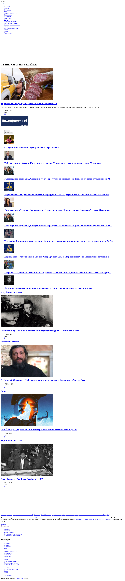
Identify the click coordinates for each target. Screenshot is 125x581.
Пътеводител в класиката (12, 25)
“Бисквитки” (39, 518)
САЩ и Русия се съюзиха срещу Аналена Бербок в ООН (32, 147)
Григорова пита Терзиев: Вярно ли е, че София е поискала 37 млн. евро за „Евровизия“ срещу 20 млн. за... (57, 210)
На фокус (7, 6)
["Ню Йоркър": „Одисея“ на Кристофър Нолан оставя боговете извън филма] (62, 410)
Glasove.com (19, 578)
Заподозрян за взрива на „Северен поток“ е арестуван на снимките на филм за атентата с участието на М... (58, 179)
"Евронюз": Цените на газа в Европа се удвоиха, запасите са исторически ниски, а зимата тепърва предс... (57, 272)
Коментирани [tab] (8, 132)
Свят (5, 11)
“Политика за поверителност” (85, 519)
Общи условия (9, 532)
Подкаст (7, 8)
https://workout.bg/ (57, 515)
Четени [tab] (7, 130)
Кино (6, 29)
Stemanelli (37, 515)
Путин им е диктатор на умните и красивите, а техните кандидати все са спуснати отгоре (49, 288)
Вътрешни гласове (10, 341)
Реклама (7, 529)
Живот (6, 26)
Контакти (7, 531)
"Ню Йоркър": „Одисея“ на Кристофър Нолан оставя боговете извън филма (39, 429)
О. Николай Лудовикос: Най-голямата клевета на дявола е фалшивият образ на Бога (43, 380)
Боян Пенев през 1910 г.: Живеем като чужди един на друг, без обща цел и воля (40, 331)
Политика (7, 10)
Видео (6, 20)
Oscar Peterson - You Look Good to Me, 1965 (22, 479)
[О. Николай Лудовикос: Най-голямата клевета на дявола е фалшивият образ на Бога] (62, 361)
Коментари (7, 18)
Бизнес (6, 31)
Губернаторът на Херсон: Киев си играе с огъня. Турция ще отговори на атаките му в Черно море (53, 163)
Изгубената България (11, 28)
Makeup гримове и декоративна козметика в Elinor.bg (17, 515)
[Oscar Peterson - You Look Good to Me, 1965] (62, 460)
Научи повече (5, 526)
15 (5, 114)
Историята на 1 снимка (11, 21)
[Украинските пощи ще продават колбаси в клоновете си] (62, 84)
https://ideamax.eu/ (46, 515)
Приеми (3, 524)
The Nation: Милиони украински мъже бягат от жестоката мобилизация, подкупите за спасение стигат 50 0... (58, 241)
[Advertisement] (62, 48)
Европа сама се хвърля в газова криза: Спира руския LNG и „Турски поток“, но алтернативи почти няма (56, 194)
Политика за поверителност (13, 534)
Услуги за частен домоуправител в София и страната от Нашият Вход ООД (86, 515)
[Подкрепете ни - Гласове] (14, 121)
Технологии (8, 33)
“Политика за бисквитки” (104, 519)
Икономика (8, 15)
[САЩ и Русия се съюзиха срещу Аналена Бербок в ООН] (64, 140)
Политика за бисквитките (12, 535)
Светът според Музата (11, 23)
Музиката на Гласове (11, 440)
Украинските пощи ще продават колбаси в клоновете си (29, 103)
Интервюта (7, 16)
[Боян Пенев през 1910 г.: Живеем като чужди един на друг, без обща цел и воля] (62, 311)
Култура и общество (10, 13)
